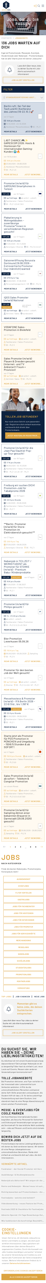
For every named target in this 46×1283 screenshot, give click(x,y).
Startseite (6, 38)
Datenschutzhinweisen (20, 1263)
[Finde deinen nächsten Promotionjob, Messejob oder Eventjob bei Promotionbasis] (6, 6)
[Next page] (41, 847)
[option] (23, 1169)
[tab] (7, 997)
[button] (35, 6)
